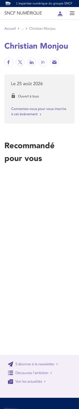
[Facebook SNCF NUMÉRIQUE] (8, 62)
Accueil (10, 28)
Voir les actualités (28, 381)
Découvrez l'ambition (31, 373)
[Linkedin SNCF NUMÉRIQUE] (31, 62)
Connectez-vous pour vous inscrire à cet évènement (38, 111)
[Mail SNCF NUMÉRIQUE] (54, 62)
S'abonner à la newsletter (34, 364)
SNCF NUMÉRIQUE (23, 13)
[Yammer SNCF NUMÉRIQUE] (43, 62)
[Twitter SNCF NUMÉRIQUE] (20, 62)
